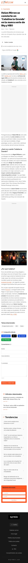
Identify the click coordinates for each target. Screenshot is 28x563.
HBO (15, 314)
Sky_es (23, 74)
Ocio (6, 29)
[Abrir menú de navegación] (25, 2)
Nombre (3, 348)
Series (21, 326)
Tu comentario (4, 363)
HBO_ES (8, 76)
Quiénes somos (14, 530)
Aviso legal (14, 534)
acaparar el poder (6, 282)
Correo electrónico (5, 356)
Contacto (14, 545)
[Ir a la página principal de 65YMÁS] (7, 2)
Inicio (2, 29)
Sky (11, 314)
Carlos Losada (8, 42)
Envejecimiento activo (7, 326)
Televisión (6, 9)
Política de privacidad (14, 538)
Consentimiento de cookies (14, 553)
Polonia (7, 289)
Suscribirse (14, 500)
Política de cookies (14, 541)
